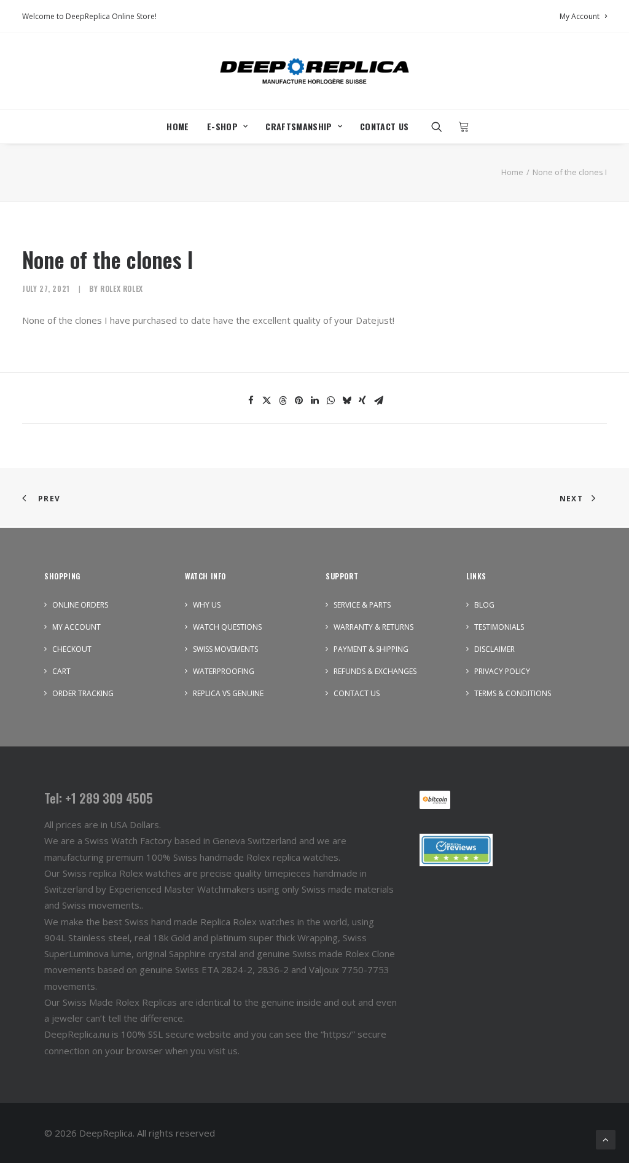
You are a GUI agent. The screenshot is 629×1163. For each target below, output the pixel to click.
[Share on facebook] (250, 400)
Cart (61, 671)
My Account (580, 16)
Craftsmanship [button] (298, 126)
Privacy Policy (502, 671)
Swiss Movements (225, 649)
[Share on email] (378, 400)
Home (177, 126)
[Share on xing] (362, 400)
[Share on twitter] (266, 400)
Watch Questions (227, 627)
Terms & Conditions (512, 693)
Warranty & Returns (373, 627)
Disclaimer (494, 649)
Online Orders (80, 605)
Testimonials (499, 627)
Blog (484, 605)
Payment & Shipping (371, 649)
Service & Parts (362, 605)
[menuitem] (583, 16)
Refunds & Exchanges (375, 671)
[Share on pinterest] (298, 400)
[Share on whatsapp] (330, 400)
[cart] (460, 126)
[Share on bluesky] (346, 400)
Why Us (207, 605)
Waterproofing (223, 671)
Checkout (72, 649)
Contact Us (384, 126)
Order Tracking (83, 693)
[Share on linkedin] (314, 400)
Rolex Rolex (121, 288)
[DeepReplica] (314, 71)
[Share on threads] (282, 400)
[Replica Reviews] (456, 850)
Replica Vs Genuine (228, 693)
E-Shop (222, 126)
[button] (440, 126)
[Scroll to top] (605, 1138)
